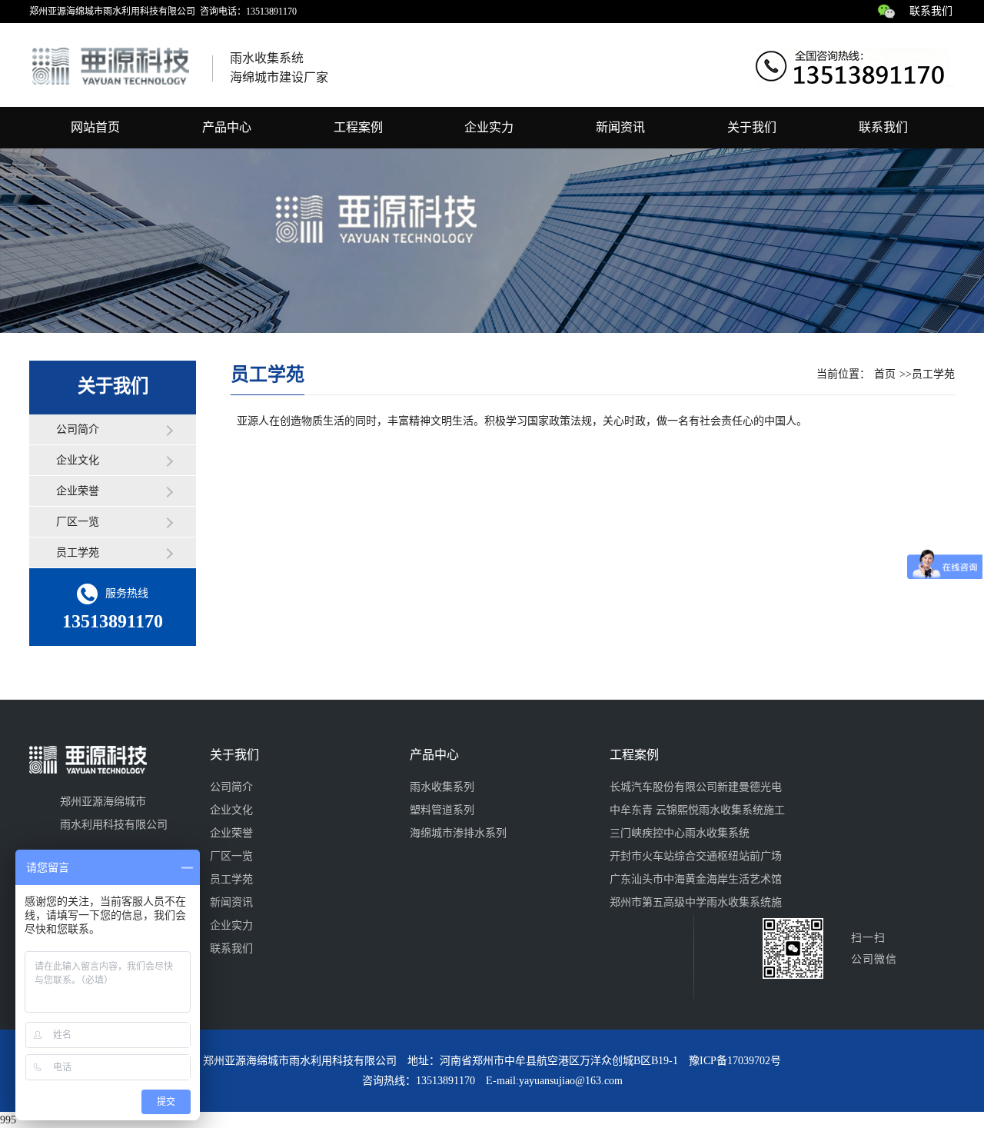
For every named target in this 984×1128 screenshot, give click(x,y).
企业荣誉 (77, 491)
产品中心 (226, 127)
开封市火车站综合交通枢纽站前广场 (696, 856)
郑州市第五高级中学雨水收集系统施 (696, 902)
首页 (885, 374)
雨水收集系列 (442, 787)
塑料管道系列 (442, 810)
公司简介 (77, 429)
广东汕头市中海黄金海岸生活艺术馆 (696, 879)
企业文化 (77, 460)
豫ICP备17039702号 (735, 1060)
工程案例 (358, 127)
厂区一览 (77, 521)
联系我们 (930, 11)
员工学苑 (77, 552)
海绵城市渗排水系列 (458, 833)
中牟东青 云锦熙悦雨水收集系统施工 (697, 810)
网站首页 (95, 127)
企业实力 (489, 127)
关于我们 (751, 127)
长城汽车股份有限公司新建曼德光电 (696, 787)
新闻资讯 (620, 127)
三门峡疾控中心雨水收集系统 (680, 833)
